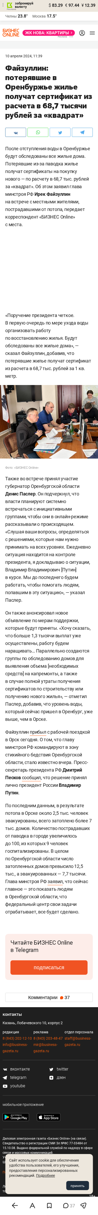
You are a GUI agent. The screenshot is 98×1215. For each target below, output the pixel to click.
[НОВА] (47, 33)
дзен (61, 1077)
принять (77, 1186)
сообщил (31, 777)
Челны (11, 16)
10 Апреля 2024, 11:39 (23, 56)
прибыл (38, 732)
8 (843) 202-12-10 (17, 1038)
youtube (17, 1085)
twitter (62, 1069)
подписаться (49, 967)
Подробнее (45, 1175)
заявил (55, 881)
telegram (17, 1077)
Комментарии (49, 997)
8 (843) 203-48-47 (48, 1038)
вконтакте (19, 1069)
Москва (39, 16)
